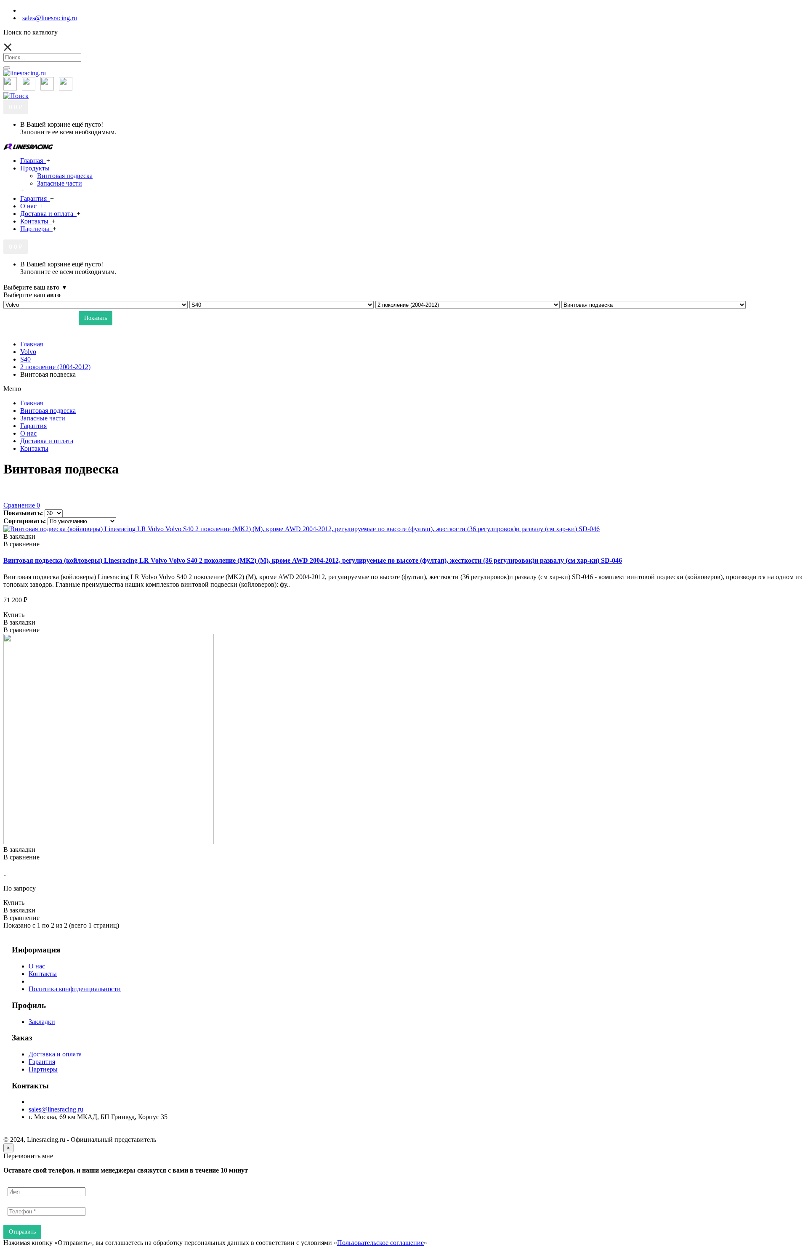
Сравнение (21, 505)
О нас (37, 966)
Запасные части (59, 183)
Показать (95, 318)
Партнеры (43, 1069)
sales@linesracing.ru (56, 1109)
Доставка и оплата (55, 1054)
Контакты (43, 973)
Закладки (42, 1021)
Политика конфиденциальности (75, 988)
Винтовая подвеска (65, 175)
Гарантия (42, 1061)
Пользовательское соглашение (380, 1242)
